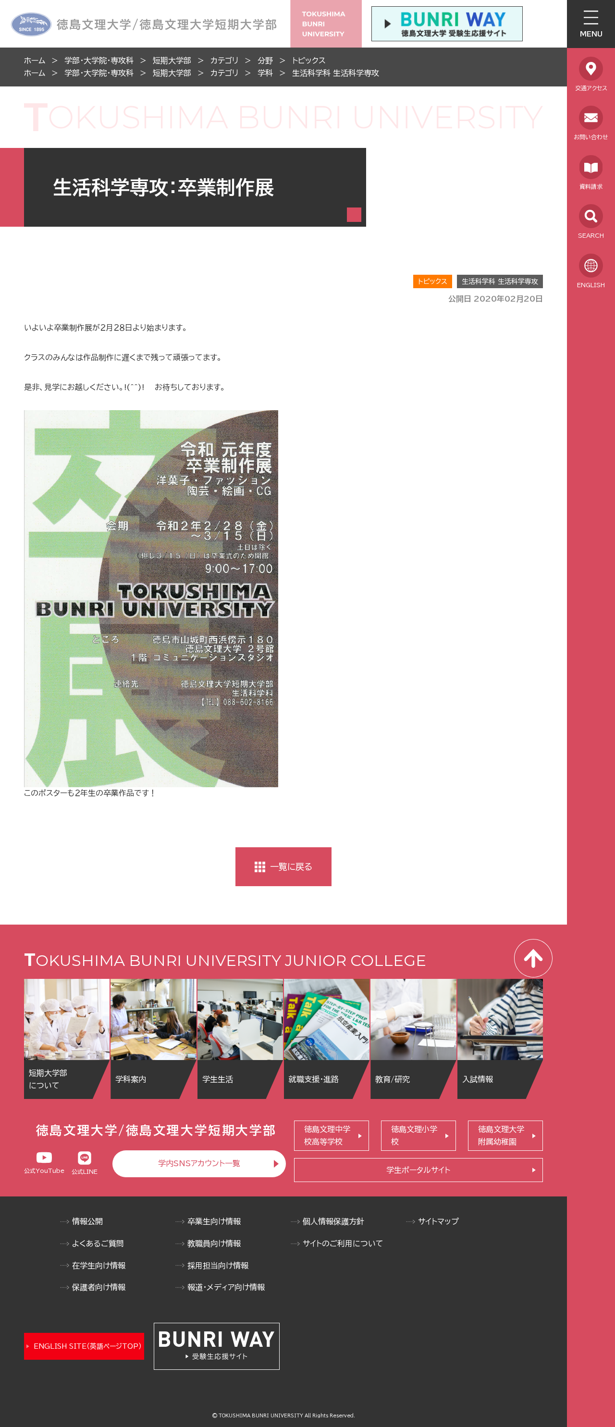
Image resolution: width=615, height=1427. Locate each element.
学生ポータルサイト (418, 1170)
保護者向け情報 (98, 1287)
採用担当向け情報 (217, 1265)
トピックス (309, 60)
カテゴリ (224, 60)
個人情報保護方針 (333, 1221)
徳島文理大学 (501, 1135)
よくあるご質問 (98, 1243)
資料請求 (591, 186)
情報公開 (87, 1221)
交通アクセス (591, 88)
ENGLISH (591, 285)
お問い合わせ (591, 137)
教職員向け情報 (214, 1243)
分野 (265, 60)
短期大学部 (172, 60)
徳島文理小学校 (414, 1135)
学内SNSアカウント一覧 (199, 1163)
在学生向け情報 (98, 1265)
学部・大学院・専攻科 (99, 60)
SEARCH (591, 235)
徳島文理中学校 (327, 1135)
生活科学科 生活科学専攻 (335, 73)
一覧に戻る (291, 866)
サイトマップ (438, 1221)
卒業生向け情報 (214, 1221)
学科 (265, 73)
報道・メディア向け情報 (226, 1287)
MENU (591, 34)
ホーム (34, 60)
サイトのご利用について (343, 1243)
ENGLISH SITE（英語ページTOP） (88, 1346)
